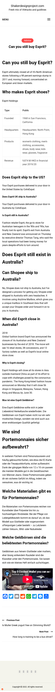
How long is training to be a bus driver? (33, 636)
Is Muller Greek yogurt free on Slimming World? (26, 625)
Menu (5, 19)
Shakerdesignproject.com (27, 6)
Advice (27, 40)
